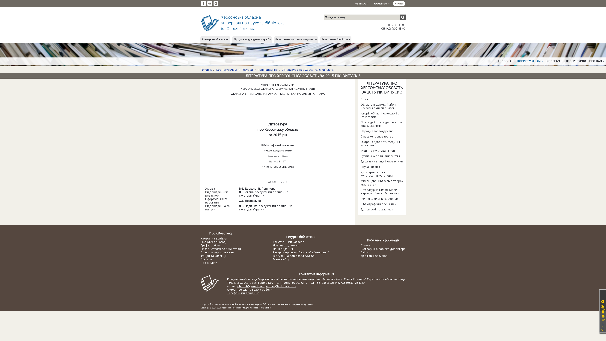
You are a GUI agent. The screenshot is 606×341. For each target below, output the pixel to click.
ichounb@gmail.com (250, 286)
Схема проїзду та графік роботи (249, 289)
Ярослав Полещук (240, 307)
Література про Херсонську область (308, 70)
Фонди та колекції (213, 256)
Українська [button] (361, 3)
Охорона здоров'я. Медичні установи (380, 143)
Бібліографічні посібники (378, 204)
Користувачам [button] (529, 61)
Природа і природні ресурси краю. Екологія (381, 123)
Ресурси (247, 70)
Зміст (364, 99)
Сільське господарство (377, 136)
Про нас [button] (595, 61)
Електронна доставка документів (296, 39)
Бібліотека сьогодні (214, 242)
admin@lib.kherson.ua (281, 286)
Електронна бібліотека (335, 39)
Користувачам (226, 70)
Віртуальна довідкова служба (252, 39)
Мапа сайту (281, 259)
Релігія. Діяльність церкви (379, 198)
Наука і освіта (370, 166)
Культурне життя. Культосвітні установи (377, 173)
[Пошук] (403, 17)
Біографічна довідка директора (383, 249)
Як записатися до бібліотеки (220, 249)
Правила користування (217, 252)
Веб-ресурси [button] (576, 61)
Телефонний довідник (243, 293)
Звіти (364, 252)
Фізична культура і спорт (379, 150)
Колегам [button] (553, 61)
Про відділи (208, 263)
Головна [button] (504, 61)
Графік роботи (210, 245)
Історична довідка (213, 238)
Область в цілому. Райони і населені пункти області (380, 106)
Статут (365, 245)
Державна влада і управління (382, 161)
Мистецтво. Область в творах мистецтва (382, 182)
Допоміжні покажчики (377, 209)
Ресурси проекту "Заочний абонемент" (301, 252)
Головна (206, 70)
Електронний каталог (215, 39)
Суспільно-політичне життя (380, 156)
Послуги (206, 259)
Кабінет (399, 3)
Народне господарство (377, 131)
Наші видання (267, 70)
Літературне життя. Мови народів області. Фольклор (380, 191)
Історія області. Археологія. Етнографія (380, 115)
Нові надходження (286, 245)
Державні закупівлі (374, 256)
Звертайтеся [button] (381, 3)
